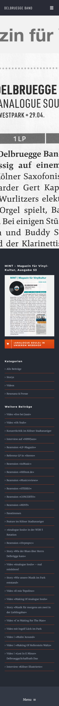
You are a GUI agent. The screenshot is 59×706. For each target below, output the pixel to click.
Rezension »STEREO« (19, 488)
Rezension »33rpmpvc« (20, 542)
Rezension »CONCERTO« (21, 496)
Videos (10, 385)
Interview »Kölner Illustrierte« (24, 666)
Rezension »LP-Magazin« (21, 447)
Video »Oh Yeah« (16, 422)
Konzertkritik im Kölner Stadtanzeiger (29, 430)
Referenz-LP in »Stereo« (21, 455)
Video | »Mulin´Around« (21, 637)
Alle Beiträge (14, 368)
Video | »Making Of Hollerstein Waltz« (29, 645)
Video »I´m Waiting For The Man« (26, 620)
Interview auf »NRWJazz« (22, 439)
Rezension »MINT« (18, 505)
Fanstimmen (14, 513)
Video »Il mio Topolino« (20, 590)
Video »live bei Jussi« (19, 414)
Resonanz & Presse (17, 393)
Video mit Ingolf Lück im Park (24, 628)
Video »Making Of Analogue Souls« (27, 599)
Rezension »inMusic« (19, 463)
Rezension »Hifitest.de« (20, 472)
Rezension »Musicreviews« (22, 480)
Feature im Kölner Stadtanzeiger (25, 521)
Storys (10, 377)
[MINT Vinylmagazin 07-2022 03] (29, 276)
